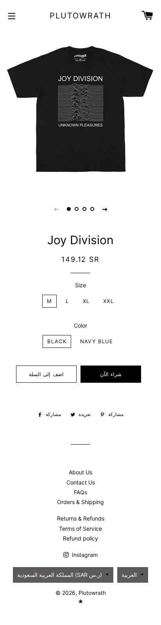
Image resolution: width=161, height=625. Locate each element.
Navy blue (96, 341)
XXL (108, 301)
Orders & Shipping (80, 502)
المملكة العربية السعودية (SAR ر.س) (59, 574)
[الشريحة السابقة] (56, 209)
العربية (129, 574)
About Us (80, 472)
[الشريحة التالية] (104, 209)
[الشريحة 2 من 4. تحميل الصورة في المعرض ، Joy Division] (76, 209)
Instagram (84, 554)
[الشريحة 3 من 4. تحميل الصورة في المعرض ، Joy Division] (84, 209)
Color (80, 325)
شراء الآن (111, 374)
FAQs (80, 492)
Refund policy (80, 538)
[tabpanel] (80, 110)
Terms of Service (80, 528)
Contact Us (80, 482)
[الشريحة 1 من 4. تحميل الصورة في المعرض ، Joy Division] (69, 209)
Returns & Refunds (80, 518)
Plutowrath (80, 15)
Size (80, 285)
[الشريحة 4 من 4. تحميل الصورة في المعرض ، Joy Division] (92, 209)
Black (56, 341)
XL (86, 301)
